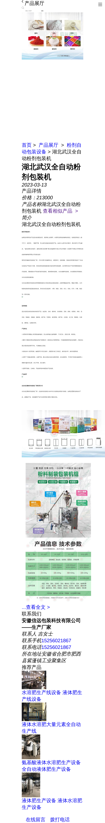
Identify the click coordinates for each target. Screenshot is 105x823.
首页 (27, 145)
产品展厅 (48, 145)
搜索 (42, 10)
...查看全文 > (36, 607)
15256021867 (56, 640)
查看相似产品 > (60, 211)
